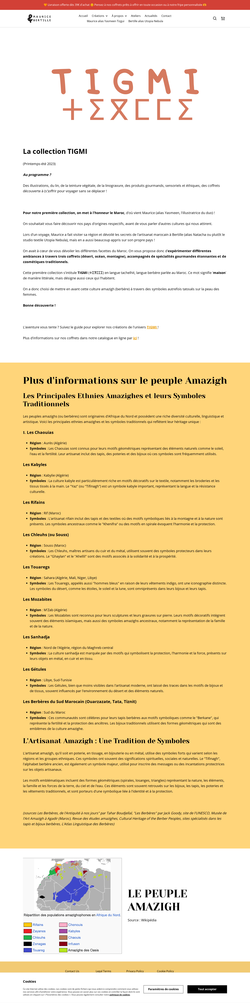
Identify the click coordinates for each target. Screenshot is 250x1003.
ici (135, 338)
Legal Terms (103, 971)
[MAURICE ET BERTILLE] (39, 18)
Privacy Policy (135, 971)
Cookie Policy (165, 971)
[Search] (215, 18)
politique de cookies (120, 994)
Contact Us (72, 971)
